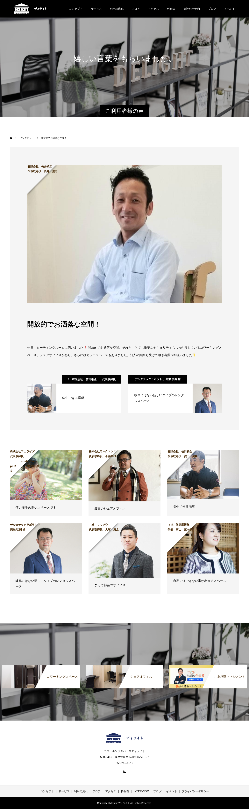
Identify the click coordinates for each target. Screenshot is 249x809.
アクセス (153, 8)
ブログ (212, 8)
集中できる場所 (184, 506)
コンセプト (76, 8)
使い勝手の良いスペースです (36, 507)
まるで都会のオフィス (109, 585)
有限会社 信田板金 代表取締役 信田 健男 (95, 381)
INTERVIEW (141, 791)
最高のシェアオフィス (109, 508)
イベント (229, 8)
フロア (136, 8)
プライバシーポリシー (195, 791)
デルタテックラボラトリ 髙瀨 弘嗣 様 (158, 379)
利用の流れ (117, 8)
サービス (96, 8)
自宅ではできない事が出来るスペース (199, 580)
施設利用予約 (191, 8)
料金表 (171, 8)
